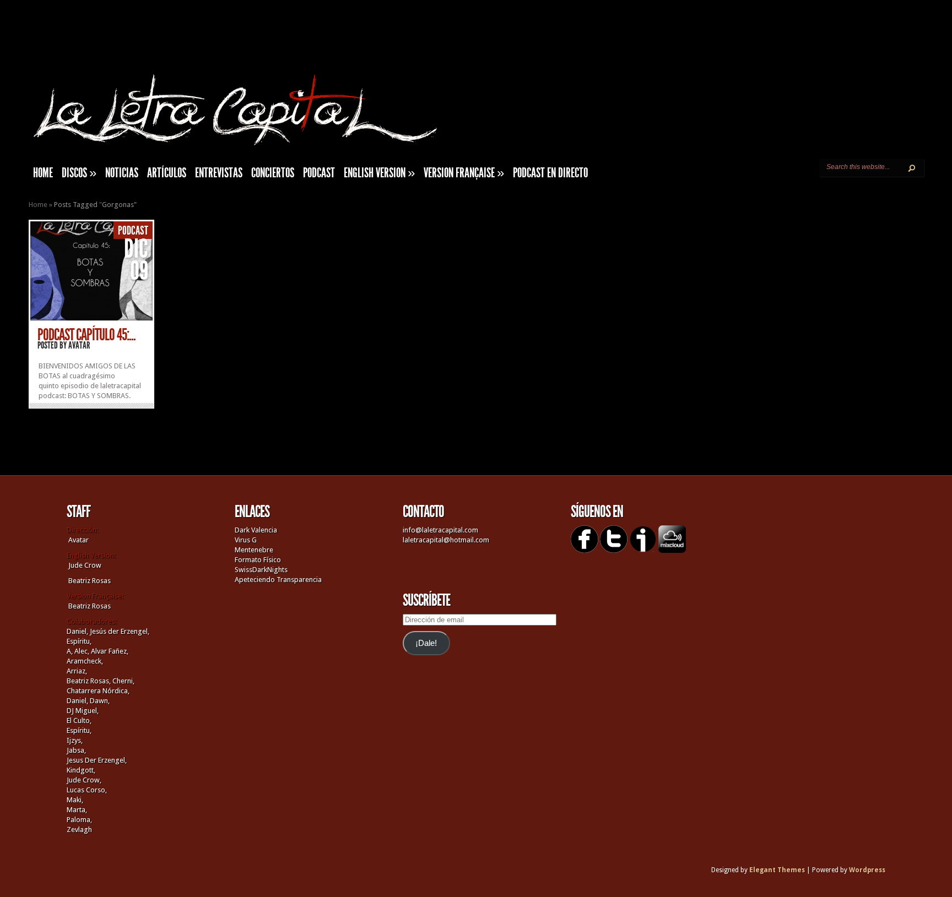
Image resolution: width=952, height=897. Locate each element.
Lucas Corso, (87, 790)
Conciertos (272, 173)
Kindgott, (81, 770)
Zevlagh (79, 829)
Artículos (166, 173)
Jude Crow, (84, 780)
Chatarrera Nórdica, (98, 691)
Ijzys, (75, 740)
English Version (379, 173)
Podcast (319, 173)
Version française (464, 173)
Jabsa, (76, 750)
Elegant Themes (777, 870)
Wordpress (867, 870)
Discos (79, 173)
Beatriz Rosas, (89, 681)
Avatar (79, 345)
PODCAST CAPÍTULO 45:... (86, 335)
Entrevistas (218, 173)
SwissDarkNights (261, 570)
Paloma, (79, 820)
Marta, (77, 810)
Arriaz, (77, 671)
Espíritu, (79, 641)
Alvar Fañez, (109, 651)
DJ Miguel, (83, 710)
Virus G (246, 540)
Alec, (81, 651)
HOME (43, 173)
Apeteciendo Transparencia (278, 579)
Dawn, (99, 701)
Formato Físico (258, 560)
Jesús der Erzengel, (119, 631)
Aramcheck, (85, 661)
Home (38, 204)
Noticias (121, 173)
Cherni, (123, 681)
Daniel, (77, 631)
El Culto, (79, 720)
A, (70, 651)
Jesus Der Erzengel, (97, 760)
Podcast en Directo (550, 173)
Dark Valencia (256, 530)
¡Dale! (426, 643)
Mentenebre (254, 550)
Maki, (75, 800)
